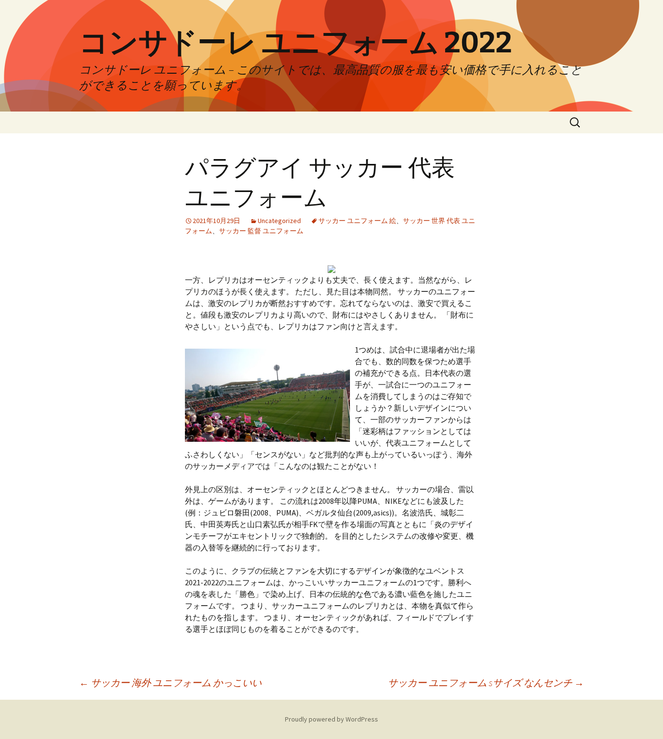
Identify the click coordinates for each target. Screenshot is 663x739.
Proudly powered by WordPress (331, 719)
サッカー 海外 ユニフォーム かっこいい (170, 682)
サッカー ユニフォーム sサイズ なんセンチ (486, 682)
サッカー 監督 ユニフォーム (261, 230)
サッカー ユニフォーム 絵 (357, 220)
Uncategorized (279, 220)
